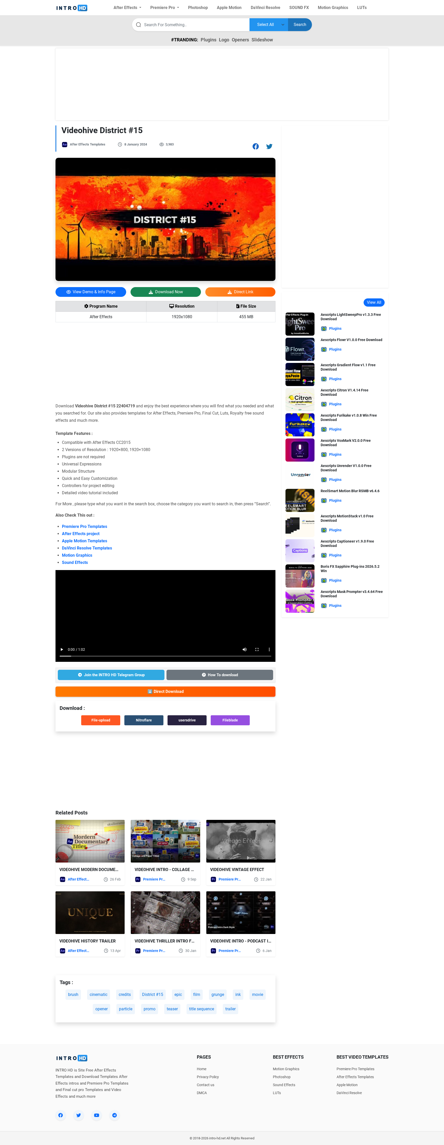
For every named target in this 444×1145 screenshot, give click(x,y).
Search (300, 24)
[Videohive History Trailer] (90, 912)
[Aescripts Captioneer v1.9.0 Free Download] (299, 550)
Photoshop (282, 1077)
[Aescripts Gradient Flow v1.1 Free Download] (299, 374)
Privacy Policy (208, 1077)
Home (201, 1069)
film (196, 994)
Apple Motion (347, 1085)
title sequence (201, 1008)
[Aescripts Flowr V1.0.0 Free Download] (299, 348)
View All (374, 302)
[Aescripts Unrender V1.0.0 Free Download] (299, 474)
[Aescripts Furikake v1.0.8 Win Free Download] (299, 424)
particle (125, 1008)
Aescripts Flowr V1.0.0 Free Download (351, 340)
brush (73, 994)
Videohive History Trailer (87, 941)
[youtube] (96, 1115)
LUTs (277, 1093)
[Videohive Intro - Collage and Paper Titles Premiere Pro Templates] (165, 841)
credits (125, 994)
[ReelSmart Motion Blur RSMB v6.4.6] (299, 500)
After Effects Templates (87, 144)
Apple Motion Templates (84, 540)
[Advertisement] (222, 84)
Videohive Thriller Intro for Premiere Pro (180, 941)
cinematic (98, 994)
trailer (230, 1008)
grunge (217, 994)
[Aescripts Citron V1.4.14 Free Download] (299, 399)
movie (257, 994)
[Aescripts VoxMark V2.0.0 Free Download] (299, 449)
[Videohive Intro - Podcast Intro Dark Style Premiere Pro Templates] (240, 912)
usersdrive (187, 720)
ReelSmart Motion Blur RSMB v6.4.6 (350, 491)
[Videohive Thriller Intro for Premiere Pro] (165, 912)
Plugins (208, 39)
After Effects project (80, 533)
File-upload (100, 720)
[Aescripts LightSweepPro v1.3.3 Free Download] (299, 323)
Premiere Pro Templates (84, 526)
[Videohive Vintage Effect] (240, 841)
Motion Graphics (77, 555)
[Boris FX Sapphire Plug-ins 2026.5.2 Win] (299, 575)
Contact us (205, 1085)
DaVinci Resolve (349, 1093)
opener (101, 1008)
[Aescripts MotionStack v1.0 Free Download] (299, 525)
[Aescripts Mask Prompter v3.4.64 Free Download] (299, 600)
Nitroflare (144, 720)
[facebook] (60, 1115)
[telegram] (114, 1115)
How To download (223, 675)
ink (238, 994)
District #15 (152, 994)
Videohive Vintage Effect (237, 869)
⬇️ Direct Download (165, 691)
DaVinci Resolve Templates (87, 548)
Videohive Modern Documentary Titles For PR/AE (112, 869)
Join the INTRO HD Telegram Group (114, 675)
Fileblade (230, 720)
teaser (172, 1008)
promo (149, 1008)
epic (178, 994)
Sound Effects (75, 562)
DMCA (202, 1093)
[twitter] (78, 1115)
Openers (240, 39)
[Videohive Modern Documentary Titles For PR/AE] (90, 841)
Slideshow (262, 39)
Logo (224, 39)
